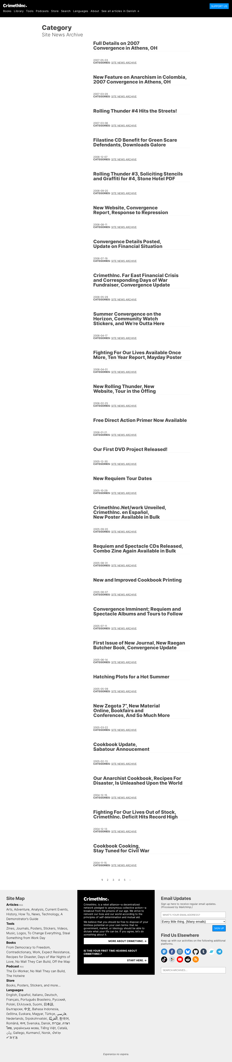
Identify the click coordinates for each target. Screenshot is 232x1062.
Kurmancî (33, 1033)
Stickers (49, 928)
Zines (10, 928)
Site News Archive (124, 62)
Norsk (46, 1033)
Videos (62, 928)
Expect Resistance (55, 952)
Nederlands (14, 1018)
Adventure (22, 909)
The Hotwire (15, 976)
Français (12, 999)
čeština (11, 1014)
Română (12, 1023)
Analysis (37, 909)
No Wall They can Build (47, 971)
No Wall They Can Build (33, 961)
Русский (58, 999)
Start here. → (137, 960)
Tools (29, 11)
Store (55, 11)
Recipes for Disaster (21, 957)
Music (10, 933)
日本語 (48, 1004)
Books (7, 11)
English (11, 995)
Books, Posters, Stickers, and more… (33, 985)
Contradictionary (18, 952)
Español (24, 995)
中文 (27, 1009)
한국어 (64, 1018)
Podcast (12, 966)
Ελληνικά (24, 1004)
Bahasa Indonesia (45, 1009)
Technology (50, 914)
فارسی (61, 1014)
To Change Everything (44, 933)
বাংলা (22, 1023)
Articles (12, 905)
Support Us (219, 6)
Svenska (33, 1023)
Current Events (56, 909)
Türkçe (50, 1014)
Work (36, 952)
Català (62, 1028)
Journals (22, 928)
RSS (21, 905)
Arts (9, 909)
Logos (21, 933)
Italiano (37, 995)
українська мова (26, 1028)
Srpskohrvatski (36, 1018)
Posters (36, 928)
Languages (80, 11)
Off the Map (61, 961)
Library (19, 11)
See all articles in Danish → (120, 11)
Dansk (45, 1023)
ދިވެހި (8, 1033)
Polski (10, 1004)
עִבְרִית (56, 1023)
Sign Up (219, 928)
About (95, 11)
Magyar (37, 1014)
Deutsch (51, 995)
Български (14, 1009)
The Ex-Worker (17, 971)
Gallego (18, 1033)
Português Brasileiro (36, 999)
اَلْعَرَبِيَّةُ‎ (53, 1018)
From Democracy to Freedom (28, 947)
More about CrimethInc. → (127, 941)
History (11, 914)
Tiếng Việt (48, 1028)
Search (66, 11)
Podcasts (42, 11)
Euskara (24, 1014)
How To (24, 914)
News (36, 914)
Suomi (37, 1004)
